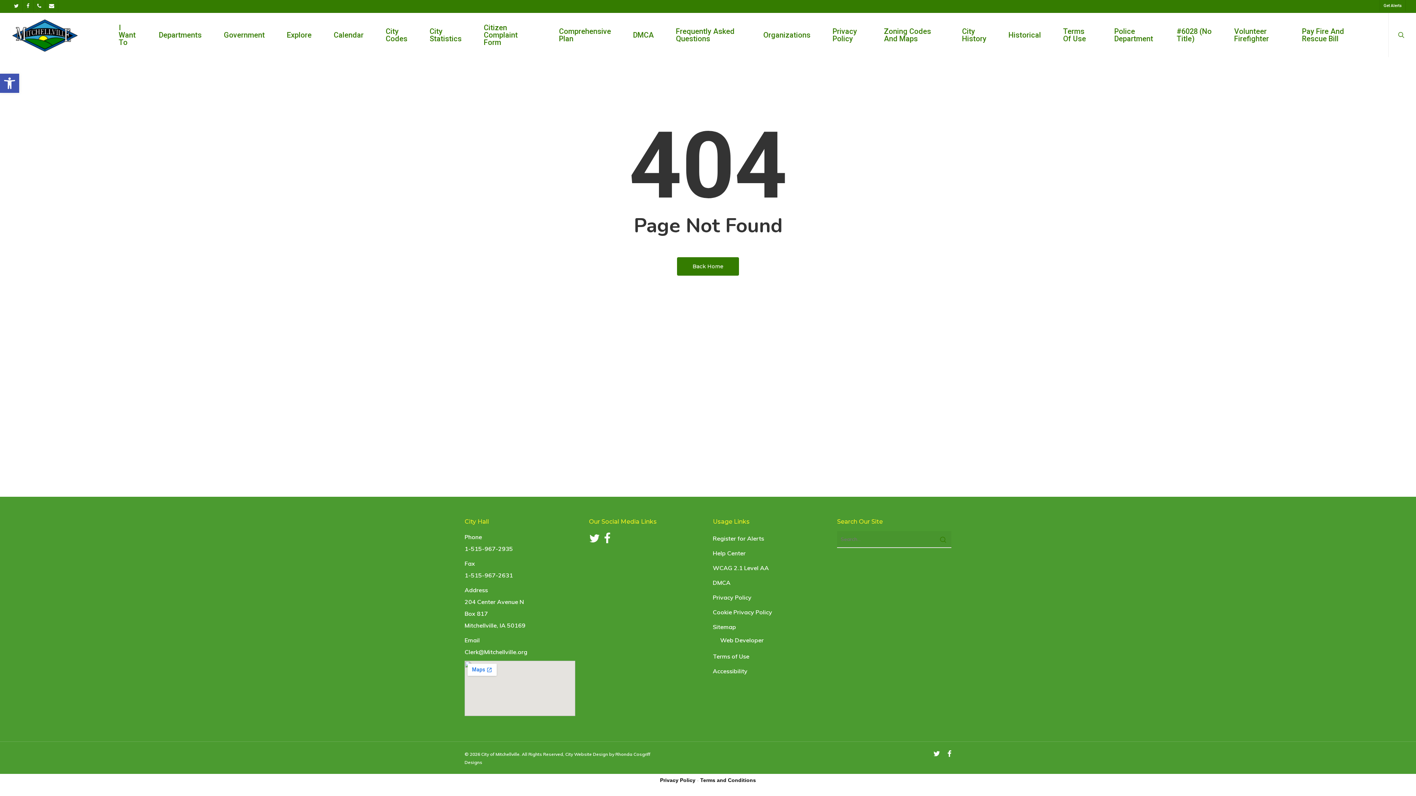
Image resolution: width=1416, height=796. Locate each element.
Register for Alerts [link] (738, 538)
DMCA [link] (721, 582)
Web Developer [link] (742, 640)
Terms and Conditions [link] (728, 780)
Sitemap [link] (724, 627)
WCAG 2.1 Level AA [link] (741, 568)
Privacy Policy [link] (732, 597)
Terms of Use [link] (731, 656)
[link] (9, 83)
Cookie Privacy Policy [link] (742, 612)
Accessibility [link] (730, 671)
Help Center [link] (729, 553)
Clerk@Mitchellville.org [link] (496, 652)
